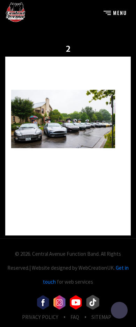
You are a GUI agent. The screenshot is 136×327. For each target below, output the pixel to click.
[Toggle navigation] (115, 12)
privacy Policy (40, 317)
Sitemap (101, 317)
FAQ (74, 317)
